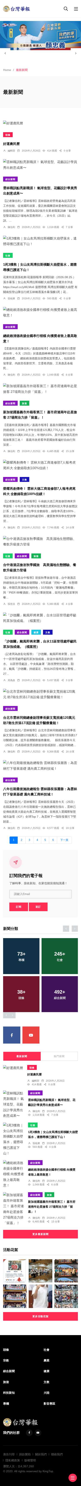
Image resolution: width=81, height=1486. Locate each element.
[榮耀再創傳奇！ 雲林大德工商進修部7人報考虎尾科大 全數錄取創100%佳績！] (40, 465)
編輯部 (11, 150)
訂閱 (18, 906)
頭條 (7, 135)
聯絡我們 (57, 1454)
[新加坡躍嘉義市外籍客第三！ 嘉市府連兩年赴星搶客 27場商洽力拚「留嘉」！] (40, 388)
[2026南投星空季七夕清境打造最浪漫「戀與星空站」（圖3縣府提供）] (66, 1270)
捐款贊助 (25, 1454)
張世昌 (11, 604)
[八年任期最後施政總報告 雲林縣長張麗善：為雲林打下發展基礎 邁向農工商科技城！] (40, 765)
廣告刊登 (9, 1454)
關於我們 (41, 1454)
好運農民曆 (11, 144)
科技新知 (9, 1392)
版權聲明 (30, 1460)
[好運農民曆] (40, 123)
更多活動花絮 (40, 1316)
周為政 (11, 680)
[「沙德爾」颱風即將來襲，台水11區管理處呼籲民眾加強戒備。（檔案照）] (40, 618)
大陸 (46, 1392)
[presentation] (5, 53)
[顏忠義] (40, 35)
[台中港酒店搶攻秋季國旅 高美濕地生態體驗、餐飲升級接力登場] (40, 541)
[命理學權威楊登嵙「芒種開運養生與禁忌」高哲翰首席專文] (15, 1270)
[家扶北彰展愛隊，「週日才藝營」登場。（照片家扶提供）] (15, 1296)
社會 (7, 255)
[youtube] (31, 1035)
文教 (24, 479)
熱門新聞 (59, 1056)
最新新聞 (21, 1056)
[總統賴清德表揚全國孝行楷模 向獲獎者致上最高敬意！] (40, 312)
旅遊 (24, 403)
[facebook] (11, 1035)
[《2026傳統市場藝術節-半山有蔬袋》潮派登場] (40, 1270)
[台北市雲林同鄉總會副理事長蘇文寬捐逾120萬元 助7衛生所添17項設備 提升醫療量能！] (40, 694)
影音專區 (49, 1403)
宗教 (6, 1360)
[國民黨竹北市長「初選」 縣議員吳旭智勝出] (40, 1296)
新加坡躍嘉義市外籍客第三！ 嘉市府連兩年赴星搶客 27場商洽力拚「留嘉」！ (51, 1206)
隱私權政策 (12, 1460)
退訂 (38, 906)
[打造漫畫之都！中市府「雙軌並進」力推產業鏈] (66, 1296)
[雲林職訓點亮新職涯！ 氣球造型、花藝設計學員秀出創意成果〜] (40, 164)
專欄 (6, 1403)
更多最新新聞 (40, 1234)
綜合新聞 (10, 179)
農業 (46, 1360)
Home (7, 70)
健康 (36, 632)
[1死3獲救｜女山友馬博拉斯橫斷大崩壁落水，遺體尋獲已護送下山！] (40, 241)
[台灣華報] (16, 8)
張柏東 (11, 298)
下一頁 (64, 840)
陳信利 (11, 227)
